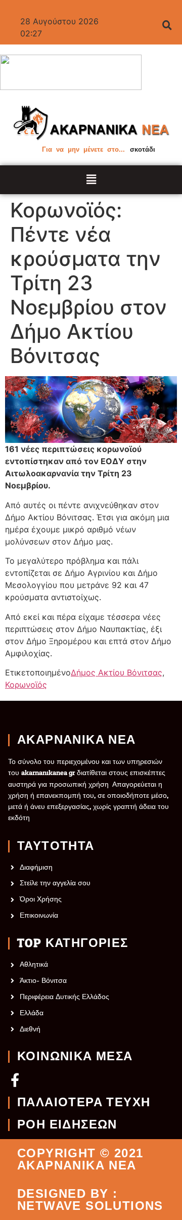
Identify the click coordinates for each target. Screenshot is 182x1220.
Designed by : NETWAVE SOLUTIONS (90, 1200)
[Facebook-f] (15, 1080)
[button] (91, 179)
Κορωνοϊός (26, 685)
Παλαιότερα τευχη (83, 1103)
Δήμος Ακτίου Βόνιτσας (116, 672)
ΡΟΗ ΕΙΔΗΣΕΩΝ (67, 1125)
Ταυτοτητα (56, 846)
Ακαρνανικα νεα (76, 740)
